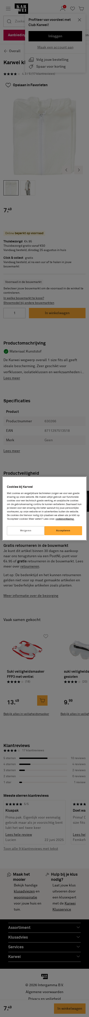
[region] (44, 508)
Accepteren (63, 530)
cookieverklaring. (65, 519)
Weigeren (26, 530)
